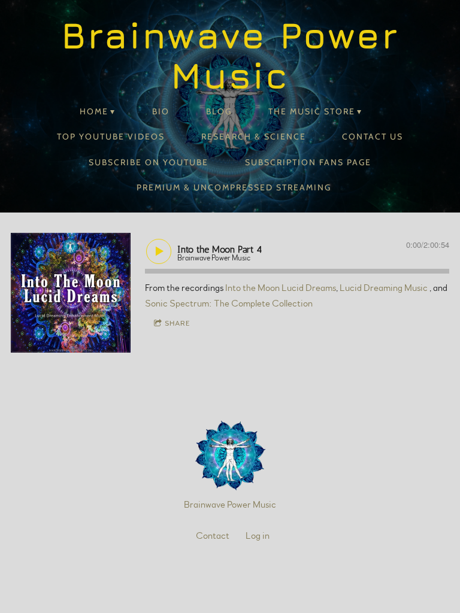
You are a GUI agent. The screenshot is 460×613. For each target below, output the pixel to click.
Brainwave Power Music (230, 504)
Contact (212, 536)
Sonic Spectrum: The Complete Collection (229, 303)
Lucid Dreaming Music (384, 288)
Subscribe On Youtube (148, 162)
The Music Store (311, 111)
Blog (219, 111)
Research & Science (253, 136)
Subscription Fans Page (308, 162)
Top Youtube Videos (111, 136)
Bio (161, 111)
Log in (258, 536)
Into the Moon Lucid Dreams (280, 288)
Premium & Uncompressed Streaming (234, 187)
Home (94, 111)
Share (177, 323)
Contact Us (372, 136)
